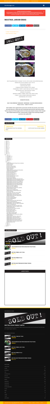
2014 (7, 152)
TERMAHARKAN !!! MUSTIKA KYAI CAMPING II (15, 181)
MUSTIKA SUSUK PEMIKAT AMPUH (14, 325)
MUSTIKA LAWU (9, 165)
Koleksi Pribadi (7, 377)
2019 (7, 148)
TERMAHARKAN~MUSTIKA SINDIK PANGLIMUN (15, 203)
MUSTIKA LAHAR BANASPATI (12, 201)
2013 (7, 153)
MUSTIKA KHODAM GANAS (11, 172)
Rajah (5, 390)
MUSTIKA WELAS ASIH (11, 211)
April (8, 223)
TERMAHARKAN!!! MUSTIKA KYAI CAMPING (14, 187)
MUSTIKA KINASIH (10, 164)
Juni (8, 162)
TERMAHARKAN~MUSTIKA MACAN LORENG (14, 214)
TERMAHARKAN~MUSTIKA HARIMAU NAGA (14, 206)
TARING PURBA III (10, 169)
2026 (7, 141)
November (9, 157)
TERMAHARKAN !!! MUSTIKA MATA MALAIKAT (15, 178)
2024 (7, 143)
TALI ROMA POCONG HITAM (12, 212)
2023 (7, 144)
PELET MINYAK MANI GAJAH (12, 213)
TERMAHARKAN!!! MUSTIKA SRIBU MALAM (14, 200)
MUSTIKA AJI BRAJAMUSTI (11, 198)
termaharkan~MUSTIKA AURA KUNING (14, 192)
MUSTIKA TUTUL (9, 199)
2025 (7, 142)
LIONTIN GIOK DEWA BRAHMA (12, 171)
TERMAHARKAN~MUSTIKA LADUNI (13, 193)
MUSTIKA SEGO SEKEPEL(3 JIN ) (12, 189)
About (34, 402)
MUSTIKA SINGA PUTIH (11, 222)
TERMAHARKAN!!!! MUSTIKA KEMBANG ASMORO (15, 179)
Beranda (16, 1)
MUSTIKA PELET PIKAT (11, 33)
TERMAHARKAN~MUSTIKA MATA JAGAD (14, 194)
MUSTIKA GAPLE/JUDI (10, 196)
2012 (8, 155)
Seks (5, 392)
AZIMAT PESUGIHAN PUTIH (12, 31)
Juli (7, 160)
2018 (7, 148)
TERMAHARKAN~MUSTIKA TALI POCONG (14, 218)
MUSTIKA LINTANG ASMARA (12, 174)
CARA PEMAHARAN (34, 1)
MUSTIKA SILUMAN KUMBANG (12, 185)
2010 (7, 225)
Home (30, 402)
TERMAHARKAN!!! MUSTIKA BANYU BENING (14, 183)
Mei (7, 223)
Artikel (6, 368)
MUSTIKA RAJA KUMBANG (11, 177)
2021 (7, 146)
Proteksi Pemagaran (8, 386)
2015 (7, 151)
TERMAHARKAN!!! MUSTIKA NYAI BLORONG (14, 220)
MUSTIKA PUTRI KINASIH (11, 166)
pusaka (6, 388)
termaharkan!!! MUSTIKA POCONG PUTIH (14, 205)
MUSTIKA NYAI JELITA (10, 168)
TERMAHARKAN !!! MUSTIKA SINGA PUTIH (14, 221)
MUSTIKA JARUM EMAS (11, 207)
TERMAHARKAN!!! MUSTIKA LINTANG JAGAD (14, 184)
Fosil (5, 372)
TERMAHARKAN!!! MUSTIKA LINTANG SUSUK (15, 182)
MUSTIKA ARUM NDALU (11, 172)
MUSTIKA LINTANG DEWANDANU (13, 175)
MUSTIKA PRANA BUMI (11, 176)
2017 (7, 149)
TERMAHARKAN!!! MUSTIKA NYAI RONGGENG (15, 170)
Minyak (6, 379)
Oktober (8, 158)
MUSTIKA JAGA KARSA (11, 174)
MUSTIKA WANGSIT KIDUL (11, 188)
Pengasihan (7, 381)
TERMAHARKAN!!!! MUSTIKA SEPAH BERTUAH (15, 180)
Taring (6, 394)
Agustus (8, 160)
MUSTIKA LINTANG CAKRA (11, 167)
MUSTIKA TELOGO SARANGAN (12, 186)
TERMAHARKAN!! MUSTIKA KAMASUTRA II (14, 195)
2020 (7, 147)
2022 (7, 145)
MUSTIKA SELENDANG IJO (11, 204)
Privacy (37, 402)
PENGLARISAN (7, 383)
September (9, 159)
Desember (9, 156)
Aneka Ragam (7, 366)
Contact (41, 402)
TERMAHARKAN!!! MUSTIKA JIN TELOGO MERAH (15, 163)
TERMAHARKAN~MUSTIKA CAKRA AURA (14, 216)
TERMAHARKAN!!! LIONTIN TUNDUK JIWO (14, 190)
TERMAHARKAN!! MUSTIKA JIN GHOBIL (13, 219)
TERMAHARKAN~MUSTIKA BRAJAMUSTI (14, 202)
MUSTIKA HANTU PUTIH (11, 209)
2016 (7, 150)
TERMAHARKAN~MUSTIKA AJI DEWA (13, 217)
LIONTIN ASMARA (10, 215)
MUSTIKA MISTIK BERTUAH (11, 210)
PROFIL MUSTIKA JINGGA (24, 1)
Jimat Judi (6, 375)
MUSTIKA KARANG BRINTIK (11, 197)
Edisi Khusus (7, 370)
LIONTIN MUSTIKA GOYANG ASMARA (13, 208)
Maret (8, 225)
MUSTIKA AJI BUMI (10, 191)
